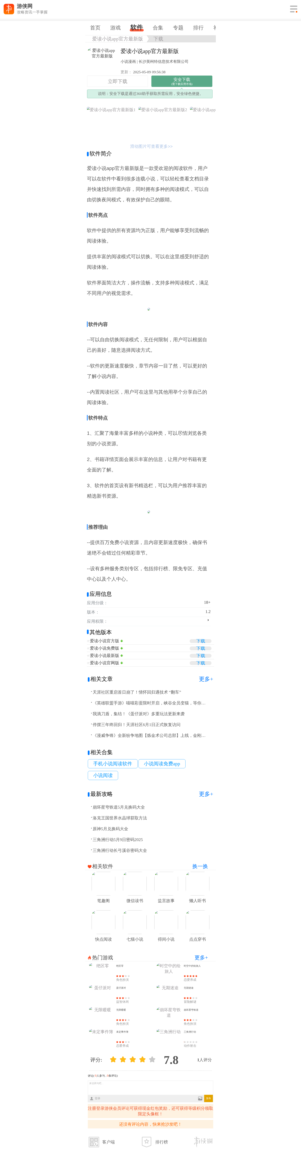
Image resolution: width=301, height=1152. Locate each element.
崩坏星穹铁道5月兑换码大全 (119, 807)
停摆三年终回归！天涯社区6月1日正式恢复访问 (136, 724)
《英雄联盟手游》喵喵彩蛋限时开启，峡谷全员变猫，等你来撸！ (150, 703)
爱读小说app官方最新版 (117, 39)
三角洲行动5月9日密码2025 (118, 839)
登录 (97, 1098)
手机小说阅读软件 (112, 763)
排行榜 (161, 1142)
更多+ (206, 679)
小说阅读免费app (162, 763)
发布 (208, 1098)
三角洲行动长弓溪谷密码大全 (120, 850)
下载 (158, 39)
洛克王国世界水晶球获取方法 (120, 818)
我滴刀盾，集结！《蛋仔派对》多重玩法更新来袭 (139, 714)
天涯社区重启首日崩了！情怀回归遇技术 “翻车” (137, 692)
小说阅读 (103, 775)
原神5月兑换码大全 (110, 829)
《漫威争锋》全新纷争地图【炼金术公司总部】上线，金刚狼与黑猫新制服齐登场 (150, 735)
